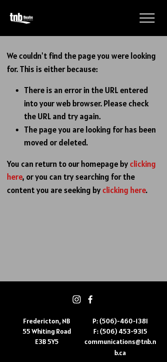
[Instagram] (76, 299)
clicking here (124, 190)
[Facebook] (90, 299)
